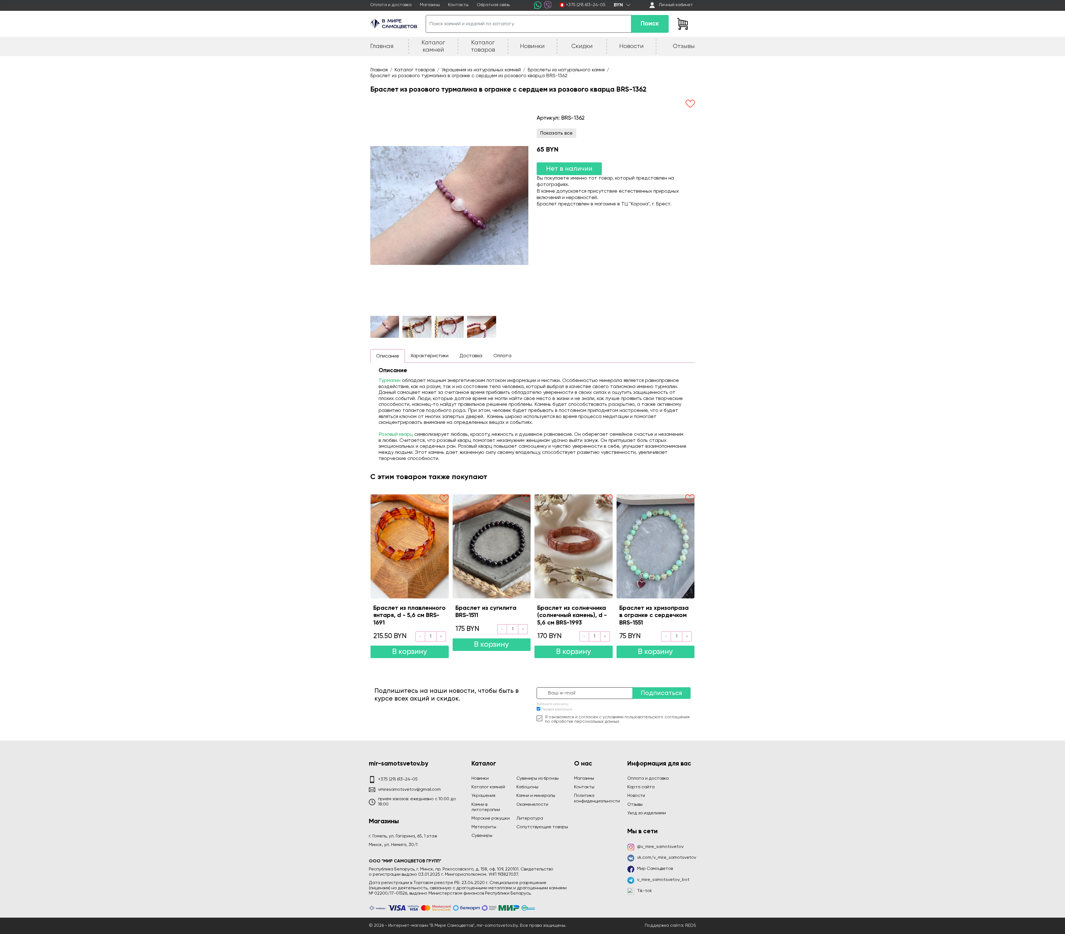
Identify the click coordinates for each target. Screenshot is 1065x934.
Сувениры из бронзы (537, 778)
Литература (529, 818)
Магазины (430, 5)
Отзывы (635, 804)
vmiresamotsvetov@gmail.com (409, 789)
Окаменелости (532, 804)
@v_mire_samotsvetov (660, 847)
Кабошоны (527, 787)
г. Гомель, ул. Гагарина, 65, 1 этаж (403, 836)
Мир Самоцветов (655, 869)
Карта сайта (641, 787)
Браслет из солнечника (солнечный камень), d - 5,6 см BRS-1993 (572, 615)
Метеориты (483, 827)
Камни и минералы (535, 796)
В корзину (409, 652)
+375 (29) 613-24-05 (585, 5)
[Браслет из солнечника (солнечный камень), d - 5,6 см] (573, 546)
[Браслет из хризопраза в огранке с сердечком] (656, 546)
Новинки (480, 778)
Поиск (650, 24)
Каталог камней (488, 787)
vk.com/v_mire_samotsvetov (666, 857)
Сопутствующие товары (542, 827)
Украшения (483, 796)
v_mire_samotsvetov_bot (663, 880)
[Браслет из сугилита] (492, 546)
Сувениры (481, 836)
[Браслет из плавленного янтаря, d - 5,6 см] (410, 546)
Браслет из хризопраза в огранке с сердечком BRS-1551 (654, 615)
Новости (636, 796)
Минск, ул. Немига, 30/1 (393, 845)
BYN (618, 4)
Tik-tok (644, 891)
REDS (690, 925)
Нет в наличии (569, 168)
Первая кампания (556, 709)
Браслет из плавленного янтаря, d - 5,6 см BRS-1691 (409, 615)
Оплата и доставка (391, 5)
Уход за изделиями (646, 813)
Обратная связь (493, 5)
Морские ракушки (490, 818)
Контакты (458, 5)
